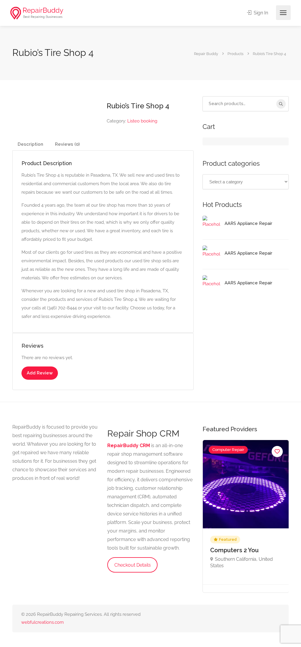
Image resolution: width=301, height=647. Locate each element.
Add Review (40, 373)
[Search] (281, 104)
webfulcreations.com (42, 622)
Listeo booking (142, 121)
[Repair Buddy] (36, 13)
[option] (246, 516)
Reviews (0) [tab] (67, 144)
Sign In (260, 13)
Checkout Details (132, 565)
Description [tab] (30, 144)
